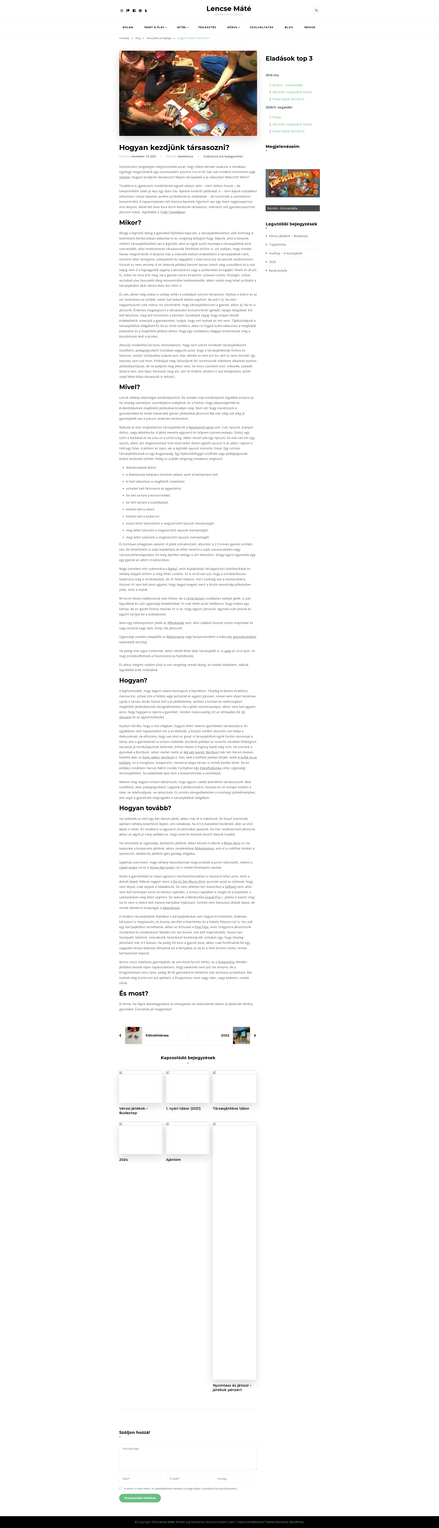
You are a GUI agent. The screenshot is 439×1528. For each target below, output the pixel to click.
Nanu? (172, 569)
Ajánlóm (173, 1160)
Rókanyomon (204, 848)
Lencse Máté (228, 8)
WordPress (296, 1522)
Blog (289, 27)
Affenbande (175, 623)
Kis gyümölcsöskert (242, 637)
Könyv (232, 27)
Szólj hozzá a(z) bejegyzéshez (223, 156)
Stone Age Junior (162, 867)
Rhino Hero (232, 843)
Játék (181, 27)
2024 (123, 1160)
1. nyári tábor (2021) (183, 1108)
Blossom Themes (264, 1522)
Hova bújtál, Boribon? (288, 99)
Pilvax (276, 117)
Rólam (128, 27)
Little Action (195, 598)
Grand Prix (213, 897)
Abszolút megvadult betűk (292, 92)
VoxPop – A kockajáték (285, 253)
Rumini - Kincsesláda (287, 85)
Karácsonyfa (278, 270)
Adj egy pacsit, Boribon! (201, 752)
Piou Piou (202, 927)
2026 (272, 262)
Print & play (154, 27)
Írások (309, 27)
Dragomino (226, 962)
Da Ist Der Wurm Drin (189, 881)
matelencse (185, 156)
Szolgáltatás (262, 27)
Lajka (227, 651)
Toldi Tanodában (172, 212)
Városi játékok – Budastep (133, 1110)
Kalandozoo (171, 908)
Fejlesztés (207, 27)
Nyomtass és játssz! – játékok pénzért (232, 1387)
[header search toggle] (316, 10)
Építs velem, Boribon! (158, 757)
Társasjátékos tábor (231, 1108)
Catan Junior (128, 867)
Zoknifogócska (210, 768)
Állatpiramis (175, 637)
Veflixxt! (230, 887)
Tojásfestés (277, 244)
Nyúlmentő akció (201, 427)
